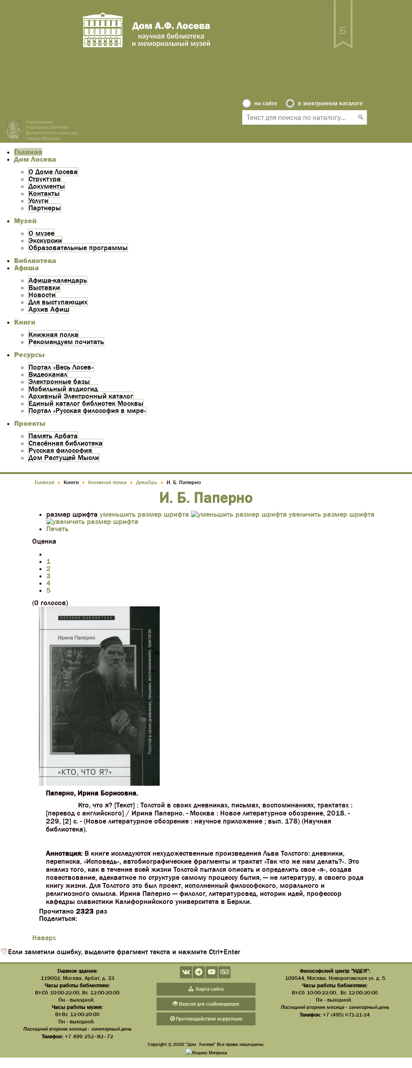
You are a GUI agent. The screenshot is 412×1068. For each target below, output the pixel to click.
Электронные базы (59, 382)
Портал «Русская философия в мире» (87, 411)
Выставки (44, 287)
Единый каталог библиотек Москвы (86, 403)
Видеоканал (48, 374)
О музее (41, 233)
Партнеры (45, 208)
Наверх (44, 938)
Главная (28, 152)
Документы (47, 186)
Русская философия (60, 450)
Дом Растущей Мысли (64, 458)
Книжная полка (53, 335)
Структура (45, 179)
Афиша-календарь (58, 280)
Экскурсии (45, 240)
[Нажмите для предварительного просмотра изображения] (99, 783)
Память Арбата (53, 436)
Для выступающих (58, 302)
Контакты (44, 193)
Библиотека (35, 261)
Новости (42, 295)
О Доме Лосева (53, 172)
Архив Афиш (49, 309)
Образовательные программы (78, 248)
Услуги (38, 201)
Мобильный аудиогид (63, 389)
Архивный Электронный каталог (81, 396)
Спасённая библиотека (66, 443)
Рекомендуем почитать (66, 342)
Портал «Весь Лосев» (61, 367)
